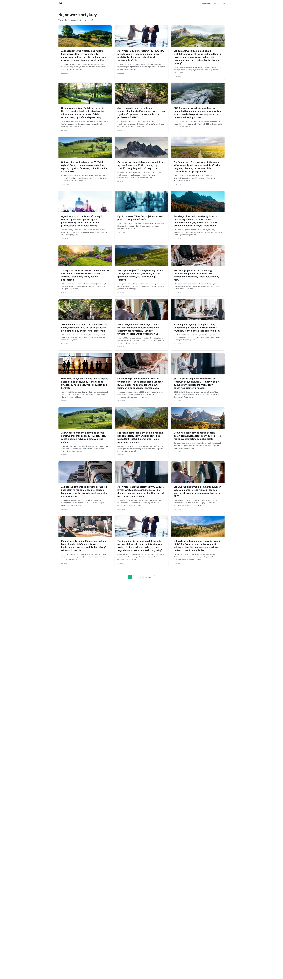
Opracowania (204, 3)
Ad (60, 3)
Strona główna (218, 3)
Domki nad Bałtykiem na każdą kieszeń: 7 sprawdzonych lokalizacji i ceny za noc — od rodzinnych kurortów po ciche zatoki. (197, 435)
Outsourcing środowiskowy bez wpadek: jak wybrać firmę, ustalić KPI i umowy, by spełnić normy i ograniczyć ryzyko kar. (141, 165)
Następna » (149, 577)
